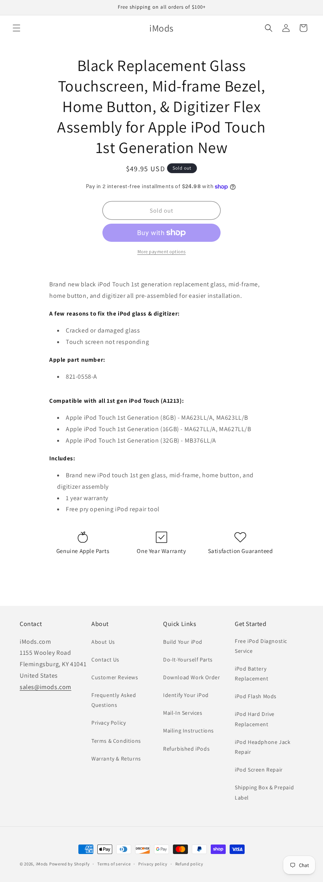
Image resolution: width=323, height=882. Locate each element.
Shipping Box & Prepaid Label (264, 792)
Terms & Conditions (116, 740)
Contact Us (105, 659)
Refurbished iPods (186, 748)
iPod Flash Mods (256, 696)
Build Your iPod (182, 641)
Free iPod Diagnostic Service (261, 645)
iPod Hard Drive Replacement (255, 718)
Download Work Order (191, 677)
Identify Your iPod (186, 695)
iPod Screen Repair (259, 769)
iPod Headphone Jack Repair (262, 746)
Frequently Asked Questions (113, 699)
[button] (16, 28)
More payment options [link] (161, 251)
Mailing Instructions (188, 730)
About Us (103, 641)
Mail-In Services (182, 712)
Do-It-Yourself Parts (188, 659)
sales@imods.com (45, 687)
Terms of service (113, 864)
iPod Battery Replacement (252, 673)
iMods (42, 864)
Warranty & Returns (116, 758)
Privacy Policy (108, 722)
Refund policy (189, 864)
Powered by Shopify (69, 864)
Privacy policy (152, 864)
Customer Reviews (114, 677)
